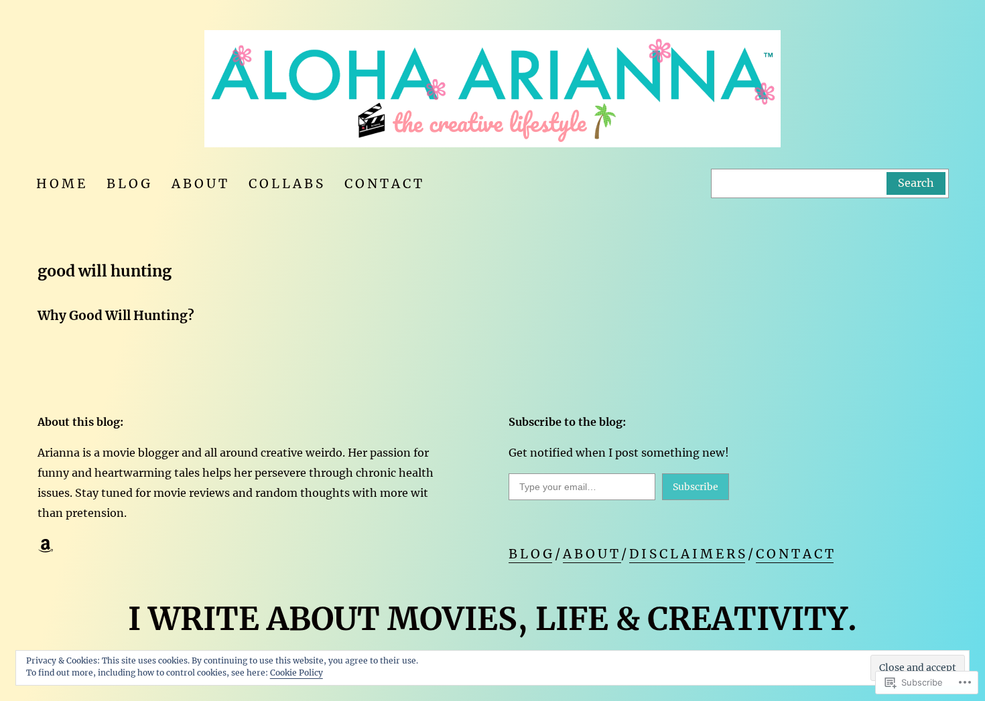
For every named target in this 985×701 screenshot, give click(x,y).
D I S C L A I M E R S (687, 554)
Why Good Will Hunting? (116, 315)
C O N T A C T (795, 554)
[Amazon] (46, 546)
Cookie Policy (296, 673)
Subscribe (695, 487)
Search (916, 182)
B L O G (530, 554)
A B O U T (592, 554)
